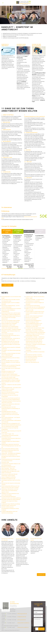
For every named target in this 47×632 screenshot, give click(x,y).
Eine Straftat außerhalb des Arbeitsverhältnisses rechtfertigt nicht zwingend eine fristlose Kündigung (10, 501)
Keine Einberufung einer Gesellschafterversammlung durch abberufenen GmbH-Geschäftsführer (11, 438)
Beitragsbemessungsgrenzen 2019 (8, 478)
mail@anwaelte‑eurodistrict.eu (23, 622)
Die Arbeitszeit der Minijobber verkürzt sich (34, 356)
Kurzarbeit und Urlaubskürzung (7, 372)
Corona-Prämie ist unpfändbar (7, 333)
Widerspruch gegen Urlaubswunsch (8, 505)
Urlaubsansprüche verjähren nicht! (8, 324)
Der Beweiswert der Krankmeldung (33, 305)
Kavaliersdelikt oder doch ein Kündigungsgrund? (35, 307)
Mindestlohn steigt (5, 462)
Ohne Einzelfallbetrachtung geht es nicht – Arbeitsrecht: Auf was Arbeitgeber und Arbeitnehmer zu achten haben (34, 325)
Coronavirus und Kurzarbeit (31, 319)
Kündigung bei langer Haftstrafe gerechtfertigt (10, 504)
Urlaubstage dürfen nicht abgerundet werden (10, 471)
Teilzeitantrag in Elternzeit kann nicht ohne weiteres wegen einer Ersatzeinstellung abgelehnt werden (9, 491)
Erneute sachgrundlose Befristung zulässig (9, 448)
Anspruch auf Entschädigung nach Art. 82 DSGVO (11, 308)
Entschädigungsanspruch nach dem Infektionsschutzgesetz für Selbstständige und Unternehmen (10, 409)
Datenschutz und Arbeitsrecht (31, 347)
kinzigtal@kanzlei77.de (21, 616)
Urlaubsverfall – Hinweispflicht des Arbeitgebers (11, 453)
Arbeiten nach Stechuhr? (6, 472)
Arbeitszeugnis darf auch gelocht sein (8, 469)
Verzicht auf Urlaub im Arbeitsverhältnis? (9, 374)
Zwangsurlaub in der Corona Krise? (8, 393)
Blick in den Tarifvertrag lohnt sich (32, 362)
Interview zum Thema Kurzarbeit (32, 317)
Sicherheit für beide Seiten (31, 359)
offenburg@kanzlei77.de (22, 613)
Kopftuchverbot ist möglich (6, 356)
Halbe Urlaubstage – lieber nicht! (8, 468)
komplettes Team (41, 574)
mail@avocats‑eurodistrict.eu (23, 627)
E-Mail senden (7, 285)
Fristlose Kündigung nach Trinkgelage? (9, 323)
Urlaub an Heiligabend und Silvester (8, 477)
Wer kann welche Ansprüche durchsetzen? (34, 316)
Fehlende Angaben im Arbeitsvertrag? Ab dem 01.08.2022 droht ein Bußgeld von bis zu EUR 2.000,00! (35, 313)
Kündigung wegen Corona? (6, 390)
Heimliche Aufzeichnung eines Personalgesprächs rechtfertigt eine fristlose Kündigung (10, 508)
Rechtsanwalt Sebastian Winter (22, 538)
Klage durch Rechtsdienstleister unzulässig (9, 392)
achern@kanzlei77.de (21, 619)
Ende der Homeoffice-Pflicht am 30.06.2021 (10, 360)
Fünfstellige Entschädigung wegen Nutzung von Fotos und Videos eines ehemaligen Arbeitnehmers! (11, 318)
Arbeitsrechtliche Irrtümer (31, 360)
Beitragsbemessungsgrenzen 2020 (8, 466)
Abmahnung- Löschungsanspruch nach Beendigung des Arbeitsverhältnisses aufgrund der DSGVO (10, 456)
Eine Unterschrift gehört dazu (31, 357)
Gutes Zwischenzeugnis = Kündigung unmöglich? (11, 329)
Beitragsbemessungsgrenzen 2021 (8, 371)
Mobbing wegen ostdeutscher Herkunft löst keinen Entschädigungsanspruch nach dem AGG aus (11, 446)
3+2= (34, 629)
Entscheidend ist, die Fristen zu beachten (34, 354)
